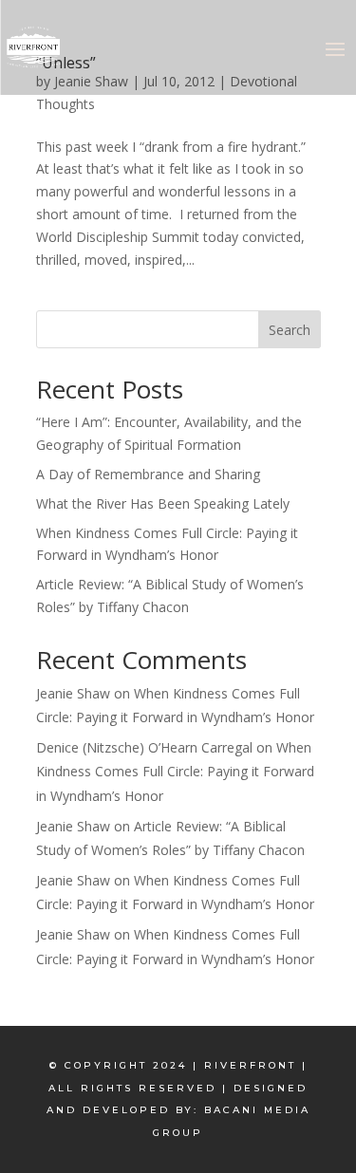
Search (289, 330)
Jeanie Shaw (73, 693)
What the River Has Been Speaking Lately (163, 503)
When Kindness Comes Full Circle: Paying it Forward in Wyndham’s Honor (175, 771)
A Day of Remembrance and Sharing (148, 474)
